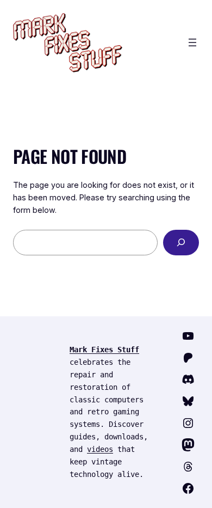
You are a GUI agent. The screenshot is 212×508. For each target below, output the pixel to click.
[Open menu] (192, 42)
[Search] (181, 242)
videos (100, 449)
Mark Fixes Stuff (104, 349)
